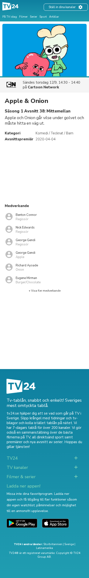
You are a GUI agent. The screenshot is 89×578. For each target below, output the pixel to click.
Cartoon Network (43, 87)
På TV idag (9, 17)
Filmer (23, 17)
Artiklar (54, 17)
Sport (43, 17)
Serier (33, 17)
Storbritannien (52, 544)
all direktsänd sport (48, 437)
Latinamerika (44, 548)
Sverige (69, 544)
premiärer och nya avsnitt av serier (35, 442)
